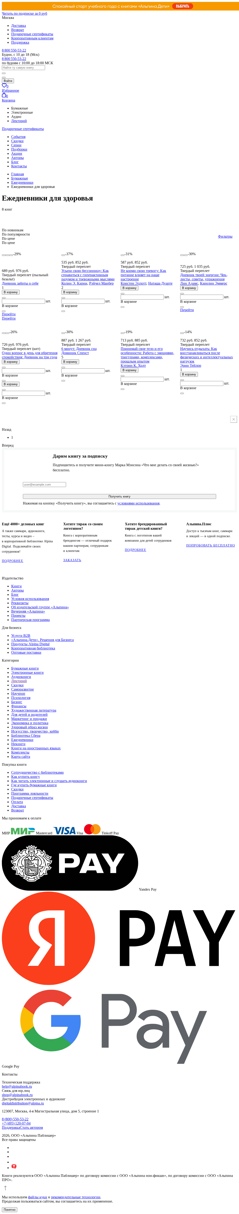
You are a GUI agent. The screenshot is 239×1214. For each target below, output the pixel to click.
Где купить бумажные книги (34, 785)
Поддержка (20, 42)
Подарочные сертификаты (32, 34)
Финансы (18, 706)
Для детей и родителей (29, 714)
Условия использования (30, 599)
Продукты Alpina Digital (30, 644)
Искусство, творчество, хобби (35, 731)
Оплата (17, 802)
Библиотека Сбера (25, 736)
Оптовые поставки (26, 652)
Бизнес (16, 702)
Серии (16, 145)
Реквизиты (19, 603)
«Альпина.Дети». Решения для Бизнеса (42, 640)
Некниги (18, 744)
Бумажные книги (25, 668)
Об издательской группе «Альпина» (40, 607)
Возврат (17, 30)
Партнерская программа (30, 620)
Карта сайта (20, 757)
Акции (16, 153)
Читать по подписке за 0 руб (24, 13)
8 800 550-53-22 (14, 50)
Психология (20, 698)
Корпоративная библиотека (33, 648)
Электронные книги (27, 672)
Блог (15, 162)
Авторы (17, 158)
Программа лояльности (29, 793)
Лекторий (19, 121)
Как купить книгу (25, 777)
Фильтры (225, 236)
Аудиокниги (21, 677)
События (18, 137)
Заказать (72, 560)
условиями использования (138, 503)
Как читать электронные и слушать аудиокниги (49, 781)
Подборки (19, 149)
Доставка (18, 26)
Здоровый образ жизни (29, 727)
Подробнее (12, 561)
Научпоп (18, 693)
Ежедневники (22, 740)
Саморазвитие (22, 689)
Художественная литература (33, 710)
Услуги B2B (20, 636)
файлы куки (37, 1197)
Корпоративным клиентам (32, 38)
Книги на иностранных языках (36, 748)
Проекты (18, 616)
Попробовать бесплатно (210, 545)
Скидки (17, 141)
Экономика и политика (29, 723)
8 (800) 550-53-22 (15, 1119)
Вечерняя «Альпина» (28, 611)
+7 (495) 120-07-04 (16, 1123)
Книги (16, 586)
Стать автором (31, 1127)
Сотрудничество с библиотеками (37, 772)
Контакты (19, 166)
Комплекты (20, 752)
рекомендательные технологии (75, 1197)
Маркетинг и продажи (29, 719)
